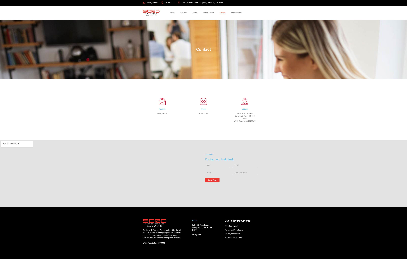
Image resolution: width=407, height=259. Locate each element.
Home (172, 13)
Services (183, 13)
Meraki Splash (208, 13)
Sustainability (236, 13)
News (195, 13)
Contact (222, 13)
